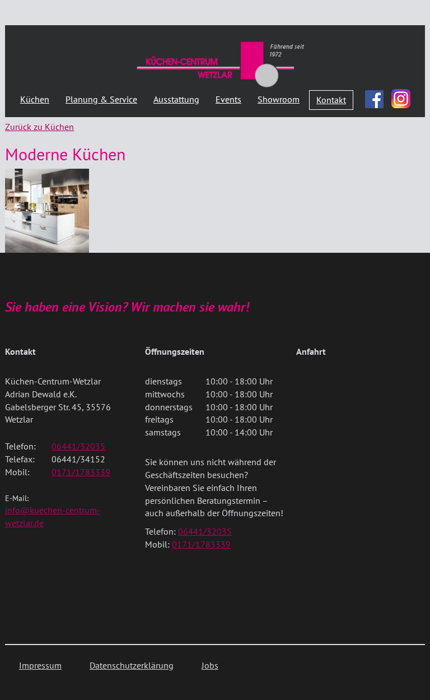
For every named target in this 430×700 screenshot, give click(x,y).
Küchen (34, 99)
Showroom (279, 99)
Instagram (400, 98)
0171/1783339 (81, 472)
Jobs (210, 665)
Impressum (40, 665)
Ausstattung (176, 99)
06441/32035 (78, 446)
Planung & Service (101, 99)
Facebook (374, 96)
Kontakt (331, 99)
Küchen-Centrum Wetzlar (221, 63)
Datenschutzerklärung (132, 665)
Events (228, 99)
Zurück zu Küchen (39, 126)
